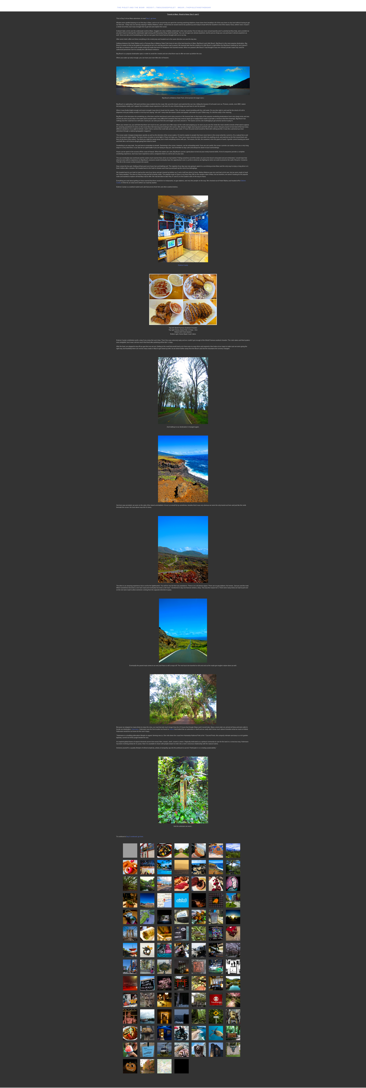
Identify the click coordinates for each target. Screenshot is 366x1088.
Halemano (135, 729)
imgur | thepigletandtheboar (194, 7)
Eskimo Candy (183, 265)
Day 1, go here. (151, 18)
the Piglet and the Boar (131, 7)
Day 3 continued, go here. (134, 836)
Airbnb (171, 729)
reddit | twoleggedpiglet (161, 7)
